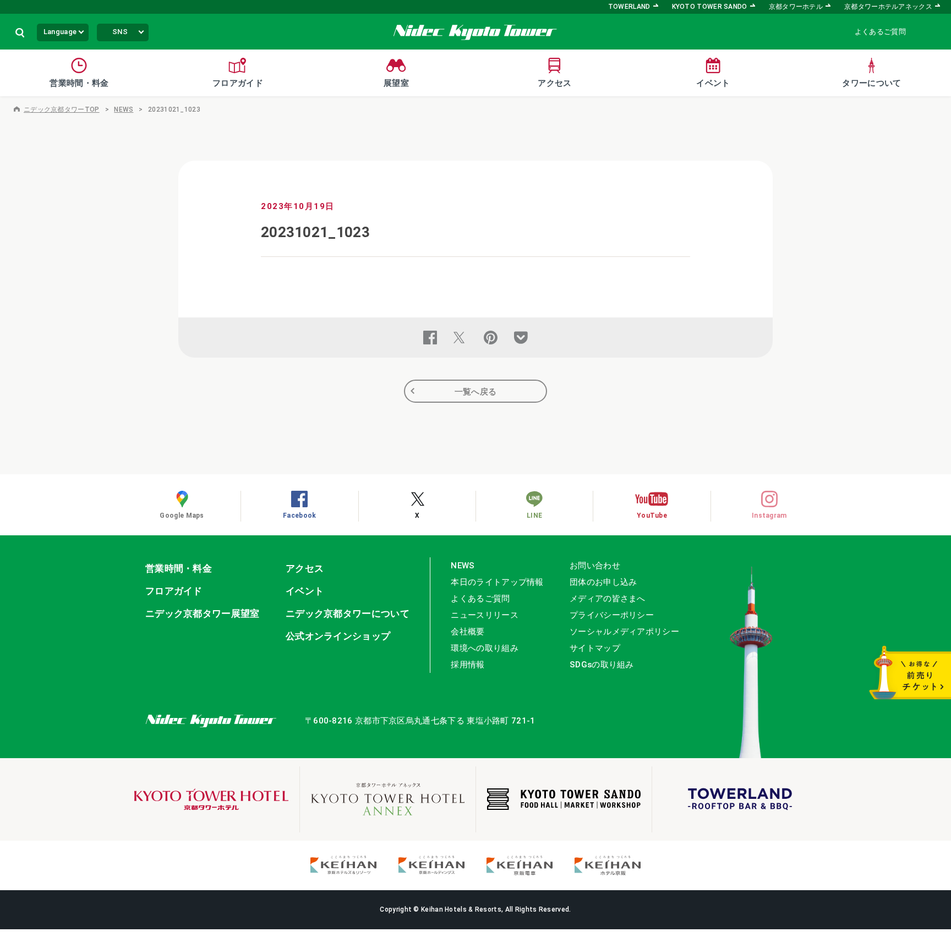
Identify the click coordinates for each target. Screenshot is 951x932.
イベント (305, 590)
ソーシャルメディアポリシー (624, 632)
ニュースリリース (484, 615)
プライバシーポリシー (612, 615)
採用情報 (467, 665)
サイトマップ (595, 648)
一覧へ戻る (476, 392)
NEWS (123, 109)
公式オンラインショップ (338, 636)
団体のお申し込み (603, 582)
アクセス (305, 568)
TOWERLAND (629, 6)
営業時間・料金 (178, 568)
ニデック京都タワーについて (347, 613)
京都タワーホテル (796, 6)
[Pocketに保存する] (521, 337)
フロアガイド (174, 590)
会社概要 (467, 632)
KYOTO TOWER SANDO (709, 6)
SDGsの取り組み (602, 665)
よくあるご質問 (880, 32)
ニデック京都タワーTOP (62, 109)
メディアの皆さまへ (608, 599)
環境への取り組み (484, 648)
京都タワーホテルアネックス (888, 6)
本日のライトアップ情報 (497, 582)
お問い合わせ (595, 566)
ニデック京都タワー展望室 (202, 613)
